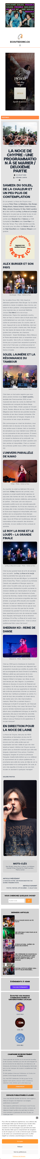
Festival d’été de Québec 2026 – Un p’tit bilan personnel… (26, 969)
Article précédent (11, 878)
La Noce (23, 866)
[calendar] (15, 175)
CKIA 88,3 (20, 1045)
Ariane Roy (17, 866)
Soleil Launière (28, 868)
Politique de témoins (19, 1156)
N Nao (14, 868)
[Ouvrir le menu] (20, 45)
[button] (37, 1118)
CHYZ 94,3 (20, 1014)
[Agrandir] (35, 273)
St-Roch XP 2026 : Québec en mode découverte (24, 945)
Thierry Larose (20, 870)
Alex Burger (9, 866)
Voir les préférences (20, 1152)
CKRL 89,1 (20, 1030)
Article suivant (30, 886)
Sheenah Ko (20, 868)
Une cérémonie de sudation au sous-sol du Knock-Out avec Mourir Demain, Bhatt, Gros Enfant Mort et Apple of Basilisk (26, 957)
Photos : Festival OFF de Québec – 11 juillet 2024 (22, 888)
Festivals (5, 117)
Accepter (20, 1141)
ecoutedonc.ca (20, 42)
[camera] (20, 180)
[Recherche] (29, 901)
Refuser (20, 1146)
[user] (14, 177)
